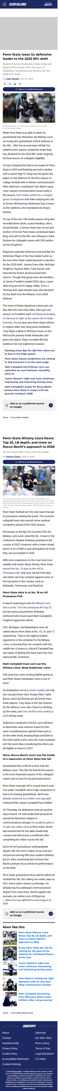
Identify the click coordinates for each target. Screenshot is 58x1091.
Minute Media (16, 1071)
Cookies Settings (11, 1064)
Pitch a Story (42, 1043)
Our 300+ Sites (43, 1037)
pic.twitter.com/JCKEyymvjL (29, 896)
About (5, 1032)
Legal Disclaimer (44, 1053)
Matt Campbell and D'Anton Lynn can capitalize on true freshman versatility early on (27, 370)
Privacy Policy (10, 1048)
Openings (40, 1032)
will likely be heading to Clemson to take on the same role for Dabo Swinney (29, 318)
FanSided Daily (10, 1043)
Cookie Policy (9, 1053)
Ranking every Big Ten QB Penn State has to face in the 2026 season (30, 352)
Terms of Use (42, 1048)
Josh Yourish (12, 79)
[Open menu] (4, 4)
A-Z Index (40, 1058)
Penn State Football (20, 417)
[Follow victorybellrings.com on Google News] (51, 405)
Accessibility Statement (15, 1058)
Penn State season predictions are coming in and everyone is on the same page (30, 360)
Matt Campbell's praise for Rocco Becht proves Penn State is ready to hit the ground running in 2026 (28, 390)
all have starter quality (32, 690)
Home (5, 417)
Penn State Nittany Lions (22, 1013)
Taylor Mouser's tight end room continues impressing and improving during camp (29, 380)
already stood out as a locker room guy (24, 798)
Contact (6, 1037)
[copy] (20, 84)
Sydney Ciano (13, 456)
